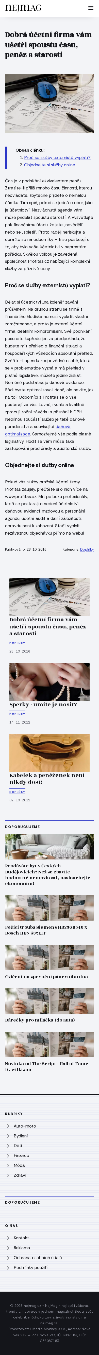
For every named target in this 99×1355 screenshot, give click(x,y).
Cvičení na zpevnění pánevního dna (46, 976)
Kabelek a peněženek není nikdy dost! (47, 779)
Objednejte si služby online (49, 165)
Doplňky (87, 549)
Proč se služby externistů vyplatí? (57, 157)
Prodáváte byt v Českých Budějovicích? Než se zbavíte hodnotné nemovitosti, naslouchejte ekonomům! (47, 875)
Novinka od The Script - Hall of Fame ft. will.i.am (46, 1066)
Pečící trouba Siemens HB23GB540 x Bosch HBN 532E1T (46, 930)
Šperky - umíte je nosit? (43, 704)
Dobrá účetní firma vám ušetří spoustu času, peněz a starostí (47, 626)
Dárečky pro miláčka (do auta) (40, 1020)
